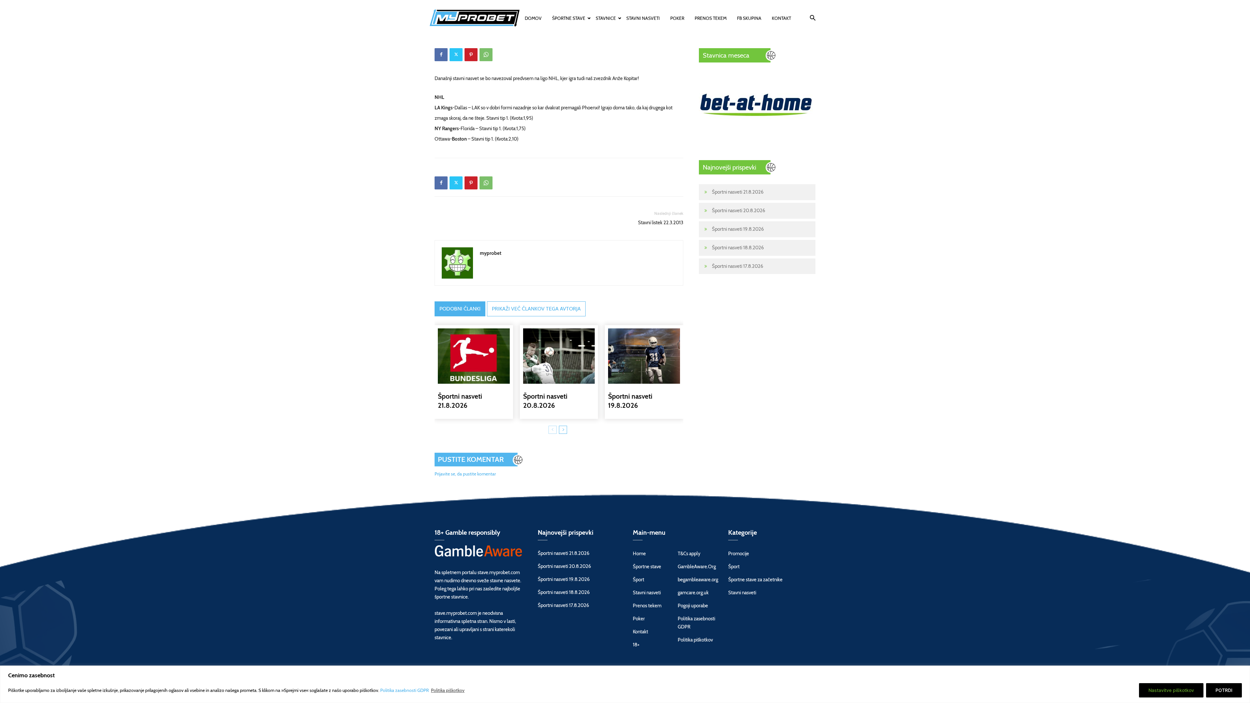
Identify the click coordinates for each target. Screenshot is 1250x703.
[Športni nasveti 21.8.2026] (474, 356)
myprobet (490, 253)
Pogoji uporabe (693, 606)
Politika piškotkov (448, 690)
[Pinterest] (471, 54)
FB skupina (749, 18)
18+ (636, 645)
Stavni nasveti (643, 18)
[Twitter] (456, 54)
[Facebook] (441, 54)
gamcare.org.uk (693, 593)
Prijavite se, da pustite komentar (465, 474)
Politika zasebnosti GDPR (405, 690)
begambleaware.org (698, 580)
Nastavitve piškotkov (1171, 690)
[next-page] (563, 430)
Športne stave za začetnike (755, 580)
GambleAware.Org (697, 567)
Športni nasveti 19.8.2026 (738, 229)
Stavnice (606, 18)
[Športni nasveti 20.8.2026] (559, 356)
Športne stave (568, 18)
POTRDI (1223, 690)
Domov (533, 18)
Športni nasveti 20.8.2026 (738, 211)
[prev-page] (553, 430)
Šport (638, 580)
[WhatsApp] (486, 54)
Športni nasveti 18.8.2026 (738, 248)
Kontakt (781, 18)
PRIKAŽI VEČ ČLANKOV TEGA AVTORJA (536, 309)
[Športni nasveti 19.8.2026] (644, 356)
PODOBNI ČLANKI (459, 309)
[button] (812, 19)
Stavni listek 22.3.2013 (660, 223)
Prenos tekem (711, 18)
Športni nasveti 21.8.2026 (738, 192)
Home (639, 554)
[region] (625, 684)
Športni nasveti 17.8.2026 (737, 266)
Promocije (738, 554)
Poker (677, 18)
